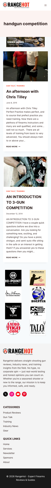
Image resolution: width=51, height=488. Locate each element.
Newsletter (9, 453)
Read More (13, 146)
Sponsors (8, 457)
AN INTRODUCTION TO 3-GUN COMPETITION (23, 202)
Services (7, 448)
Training (20, 86)
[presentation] (25, 66)
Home (6, 444)
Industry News (10, 426)
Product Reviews (12, 412)
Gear (5, 430)
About (6, 462)
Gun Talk (10, 86)
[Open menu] (45, 5)
